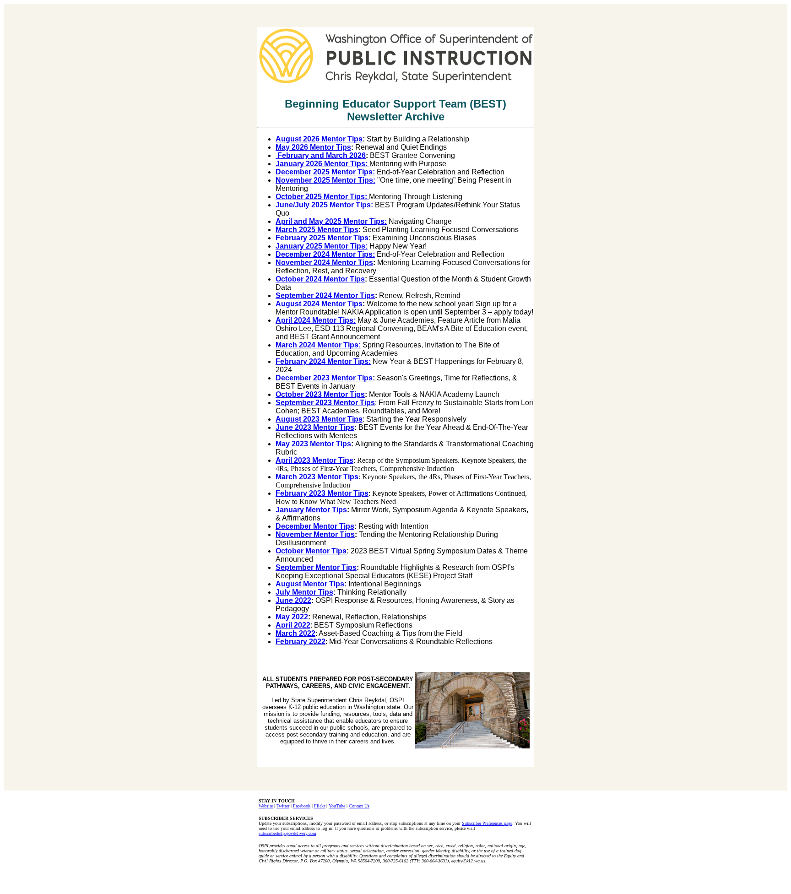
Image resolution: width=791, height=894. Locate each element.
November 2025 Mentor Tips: (325, 180)
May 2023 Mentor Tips (313, 444)
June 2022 (293, 600)
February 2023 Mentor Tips (322, 493)
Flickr (319, 805)
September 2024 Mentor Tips (325, 295)
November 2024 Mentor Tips (324, 262)
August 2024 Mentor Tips (319, 304)
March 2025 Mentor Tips (317, 229)
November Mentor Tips (315, 534)
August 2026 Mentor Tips (319, 139)
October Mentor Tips (311, 551)
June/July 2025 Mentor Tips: (324, 205)
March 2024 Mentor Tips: (318, 345)
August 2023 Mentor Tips (319, 419)
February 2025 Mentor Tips (322, 238)
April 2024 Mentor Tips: (316, 320)
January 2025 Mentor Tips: (322, 246)
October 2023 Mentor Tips (320, 394)
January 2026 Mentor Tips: (322, 164)
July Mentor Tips (304, 592)
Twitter (282, 805)
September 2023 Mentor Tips (325, 402)
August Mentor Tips (310, 584)
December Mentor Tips (315, 526)
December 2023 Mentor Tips (324, 378)
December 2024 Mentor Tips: (325, 254)
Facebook (301, 805)
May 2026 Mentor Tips (313, 147)
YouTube (337, 805)
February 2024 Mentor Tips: (323, 361)
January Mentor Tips (311, 510)
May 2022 (292, 617)
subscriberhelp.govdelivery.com (287, 833)
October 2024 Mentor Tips (320, 279)
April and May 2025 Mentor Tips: (331, 221)
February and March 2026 (321, 155)
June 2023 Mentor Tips (315, 427)
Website (266, 805)
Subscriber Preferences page (487, 823)
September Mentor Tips (316, 567)
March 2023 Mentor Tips (317, 477)
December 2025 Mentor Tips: (325, 172)
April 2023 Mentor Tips (314, 460)
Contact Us (359, 805)
